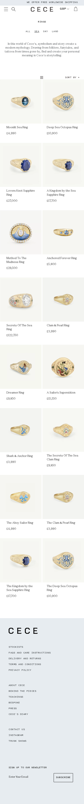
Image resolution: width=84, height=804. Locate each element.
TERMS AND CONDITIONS (25, 664)
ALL (28, 32)
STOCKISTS (16, 647)
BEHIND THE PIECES (22, 691)
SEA (36, 32)
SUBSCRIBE (63, 777)
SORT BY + (72, 77)
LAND (55, 32)
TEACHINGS (16, 697)
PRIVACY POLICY (20, 670)
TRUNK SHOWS (17, 741)
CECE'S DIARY (18, 714)
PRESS (13, 708)
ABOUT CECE (17, 685)
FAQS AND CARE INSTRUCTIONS (30, 653)
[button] (8, 10)
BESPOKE (14, 703)
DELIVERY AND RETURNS (25, 659)
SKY (45, 32)
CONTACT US (17, 729)
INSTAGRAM (16, 735)
